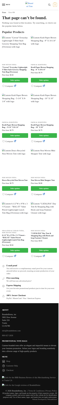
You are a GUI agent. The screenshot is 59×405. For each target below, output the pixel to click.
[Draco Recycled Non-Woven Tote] (15, 162)
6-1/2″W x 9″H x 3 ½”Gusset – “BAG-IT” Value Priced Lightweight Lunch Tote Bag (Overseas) (14, 238)
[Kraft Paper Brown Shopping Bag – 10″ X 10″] (44, 107)
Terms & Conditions (36, 391)
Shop (8, 361)
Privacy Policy (51, 391)
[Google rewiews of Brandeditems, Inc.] (29, 385)
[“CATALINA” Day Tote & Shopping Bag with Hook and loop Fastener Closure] (44, 215)
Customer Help (12, 366)
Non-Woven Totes (9, 64)
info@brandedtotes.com (11, 331)
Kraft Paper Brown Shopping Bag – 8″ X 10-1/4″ (42, 68)
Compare (9, 86)
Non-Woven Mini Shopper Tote (43, 180)
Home (4, 12)
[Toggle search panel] (49, 5)
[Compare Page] (15, 86)
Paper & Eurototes (39, 64)
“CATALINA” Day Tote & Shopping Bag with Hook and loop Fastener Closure (42, 235)
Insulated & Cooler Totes (13, 230)
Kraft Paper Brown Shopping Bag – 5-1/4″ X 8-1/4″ (13, 126)
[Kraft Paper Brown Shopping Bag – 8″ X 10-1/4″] (44, 49)
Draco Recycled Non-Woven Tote (15, 180)
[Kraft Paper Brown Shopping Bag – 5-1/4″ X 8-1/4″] (15, 107)
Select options (15, 80)
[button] (54, 5)
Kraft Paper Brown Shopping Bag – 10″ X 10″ (42, 126)
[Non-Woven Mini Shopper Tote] (44, 162)
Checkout (9, 370)
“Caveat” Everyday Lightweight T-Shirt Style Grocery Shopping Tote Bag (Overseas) (14, 69)
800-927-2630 (7, 336)
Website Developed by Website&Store (44, 399)
